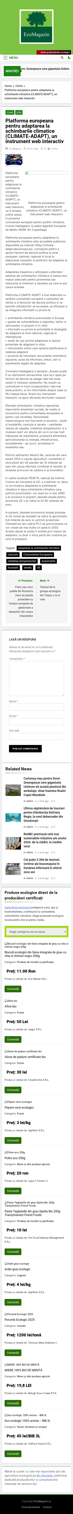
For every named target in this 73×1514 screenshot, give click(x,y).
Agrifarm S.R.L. (36, 1130)
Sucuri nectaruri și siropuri (32, 1426)
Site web (14, 730)
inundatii (13, 567)
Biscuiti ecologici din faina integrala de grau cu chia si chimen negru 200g (35, 954)
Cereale (21, 1325)
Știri (18, 112)
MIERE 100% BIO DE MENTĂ (23, 1370)
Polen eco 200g (15, 1158)
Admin (29, 801)
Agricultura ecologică (17, 907)
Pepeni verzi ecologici (19, 1107)
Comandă (13, 989)
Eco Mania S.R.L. (37, 978)
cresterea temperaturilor (22, 561)
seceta (28, 567)
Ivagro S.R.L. (35, 1029)
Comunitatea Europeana (37, 554)
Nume (13, 701)
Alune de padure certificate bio (25, 1057)
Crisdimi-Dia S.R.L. (38, 1079)
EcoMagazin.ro (42, 1501)
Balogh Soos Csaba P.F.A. (42, 1393)
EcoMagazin (15, 148)
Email (13, 716)
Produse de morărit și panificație (35, 962)
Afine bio (10, 1006)
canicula (13, 554)
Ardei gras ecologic (17, 1269)
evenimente (48, 561)
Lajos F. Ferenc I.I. (38, 1180)
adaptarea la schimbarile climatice (38, 548)
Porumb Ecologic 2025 (20, 1319)
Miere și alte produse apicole (33, 1164)
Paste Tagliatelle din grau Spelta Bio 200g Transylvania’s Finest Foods (32, 1213)
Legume (21, 1275)
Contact (47, 1507)
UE (38, 567)
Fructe (20, 1012)
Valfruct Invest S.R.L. (40, 1443)
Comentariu (17, 658)
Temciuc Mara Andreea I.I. (43, 1342)
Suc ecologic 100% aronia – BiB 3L (28, 1420)
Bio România (45, 1475)
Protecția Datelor (31, 1507)
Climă (10, 112)
